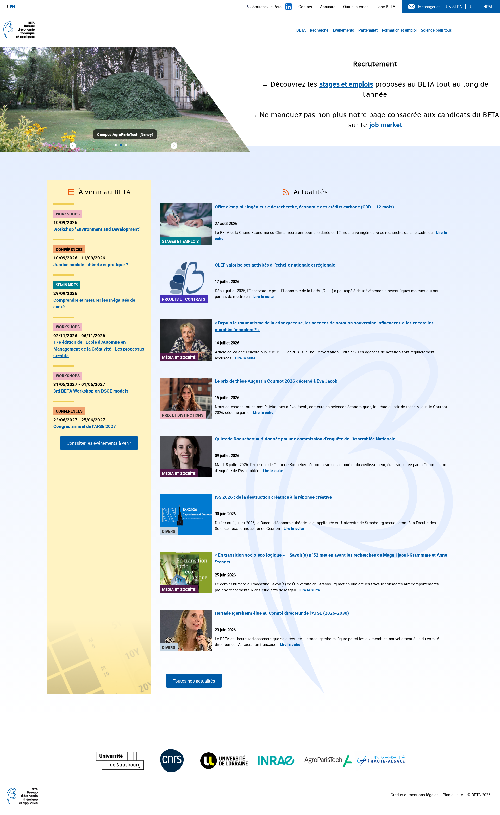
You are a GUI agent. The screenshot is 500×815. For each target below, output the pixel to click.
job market (385, 124)
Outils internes (355, 6)
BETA (301, 30)
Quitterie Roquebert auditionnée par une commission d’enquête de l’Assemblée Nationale (305, 439)
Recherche (319, 30)
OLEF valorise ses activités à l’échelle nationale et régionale (275, 265)
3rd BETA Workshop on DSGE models (90, 391)
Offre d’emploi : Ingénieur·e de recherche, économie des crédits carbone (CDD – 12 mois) (304, 207)
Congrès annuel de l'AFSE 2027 (84, 426)
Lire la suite (263, 296)
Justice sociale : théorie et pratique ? (90, 265)
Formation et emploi (399, 30)
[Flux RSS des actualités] (286, 192)
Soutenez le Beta (267, 6)
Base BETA (385, 6)
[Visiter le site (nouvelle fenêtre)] (120, 761)
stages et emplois (346, 84)
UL (472, 6)
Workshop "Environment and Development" (96, 229)
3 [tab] (126, 145)
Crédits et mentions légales (415, 794)
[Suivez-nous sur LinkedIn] (288, 6)
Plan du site (453, 794)
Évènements (343, 30)
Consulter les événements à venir (99, 443)
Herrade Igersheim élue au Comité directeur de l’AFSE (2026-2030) (282, 613)
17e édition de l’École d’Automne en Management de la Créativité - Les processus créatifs (98, 348)
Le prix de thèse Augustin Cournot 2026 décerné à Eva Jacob (276, 381)
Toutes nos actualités (194, 681)
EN (12, 7)
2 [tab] (121, 145)
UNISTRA (454, 6)
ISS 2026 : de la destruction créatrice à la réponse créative (273, 497)
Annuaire (327, 6)
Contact (305, 6)
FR (5, 7)
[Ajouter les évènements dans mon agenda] (71, 192)
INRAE (487, 6)
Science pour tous (436, 30)
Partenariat (368, 30)
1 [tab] (116, 145)
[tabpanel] (250, 99)
